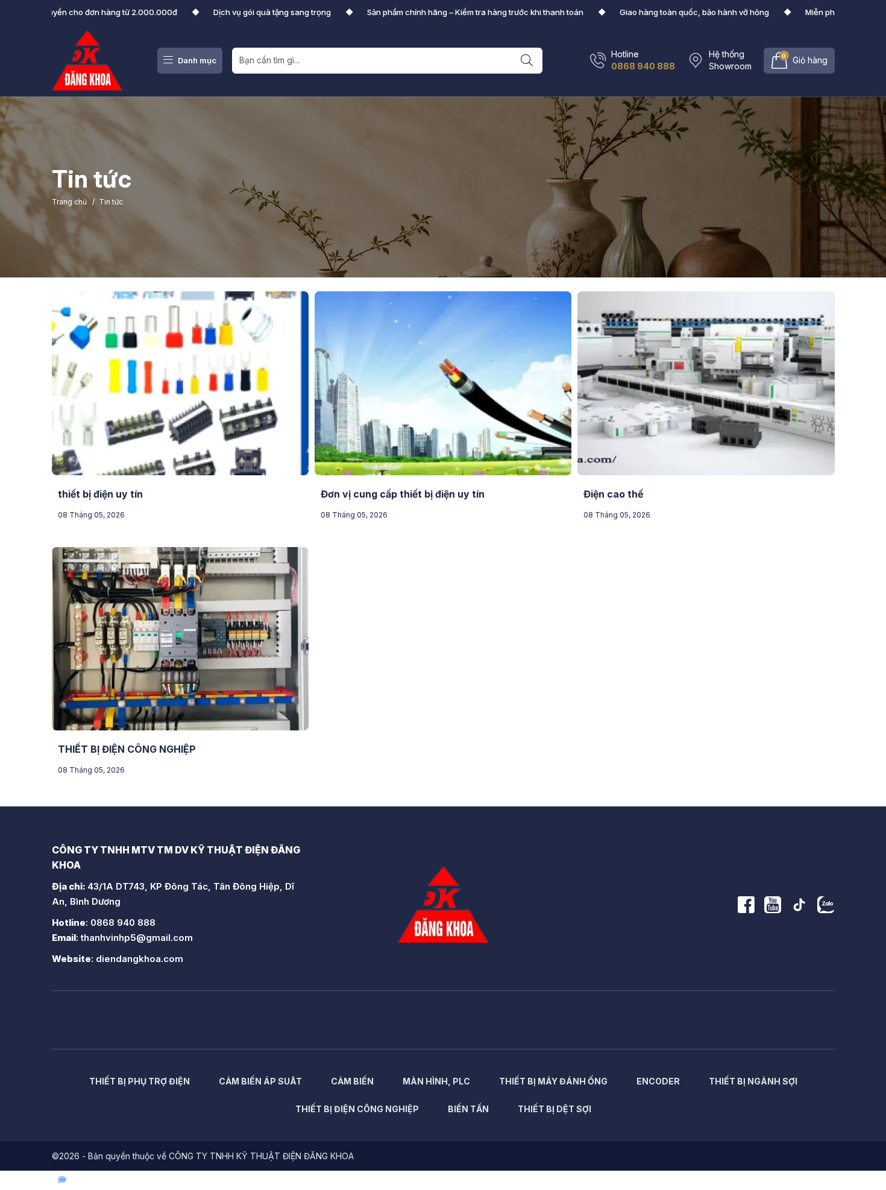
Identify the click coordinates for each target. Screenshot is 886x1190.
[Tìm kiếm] (527, 60)
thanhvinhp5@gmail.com (137, 937)
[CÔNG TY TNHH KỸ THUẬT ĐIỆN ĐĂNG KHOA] (87, 59)
